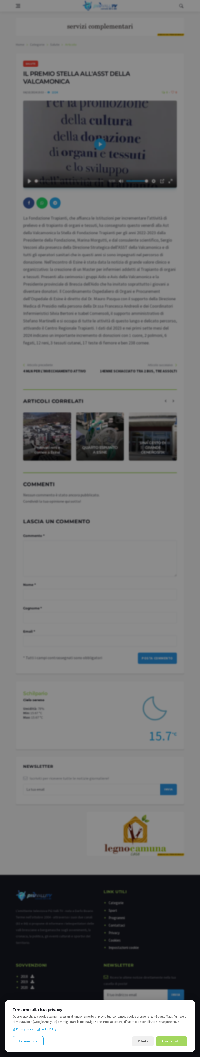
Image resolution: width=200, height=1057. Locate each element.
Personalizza (28, 1041)
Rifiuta (143, 1041)
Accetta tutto (171, 1041)
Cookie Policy (48, 1029)
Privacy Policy (24, 1029)
